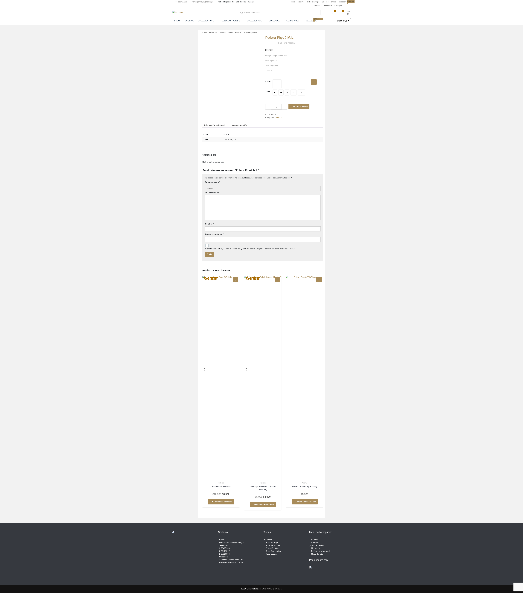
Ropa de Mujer (271, 542)
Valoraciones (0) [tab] (239, 125)
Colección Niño (344, 2)
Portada (314, 540)
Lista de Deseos (317, 545)
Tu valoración (212, 193)
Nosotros (301, 2)
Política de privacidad (320, 551)
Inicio (293, 2)
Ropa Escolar (271, 554)
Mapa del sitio (317, 554)
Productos (213, 32)
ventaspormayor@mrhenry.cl (203, 2)
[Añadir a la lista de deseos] (314, 82)
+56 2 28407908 (180, 2)
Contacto (315, 542)
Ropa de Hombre (226, 32)
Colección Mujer (313, 2)
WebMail (278, 589)
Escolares (316, 6)
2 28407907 (224, 551)
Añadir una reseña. (286, 43)
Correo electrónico (214, 234)
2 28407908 (224, 548)
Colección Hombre (329, 2)
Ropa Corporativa (273, 551)
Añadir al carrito (300, 107)
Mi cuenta (342, 21)
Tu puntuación (212, 182)
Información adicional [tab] (214, 125)
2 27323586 (224, 554)
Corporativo (327, 6)
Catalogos (339, 5)
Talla (267, 91)
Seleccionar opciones (222, 502)
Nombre (209, 224)
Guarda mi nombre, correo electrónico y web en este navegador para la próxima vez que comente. (250, 249)
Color (267, 81)
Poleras (238, 32)
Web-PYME (267, 589)
